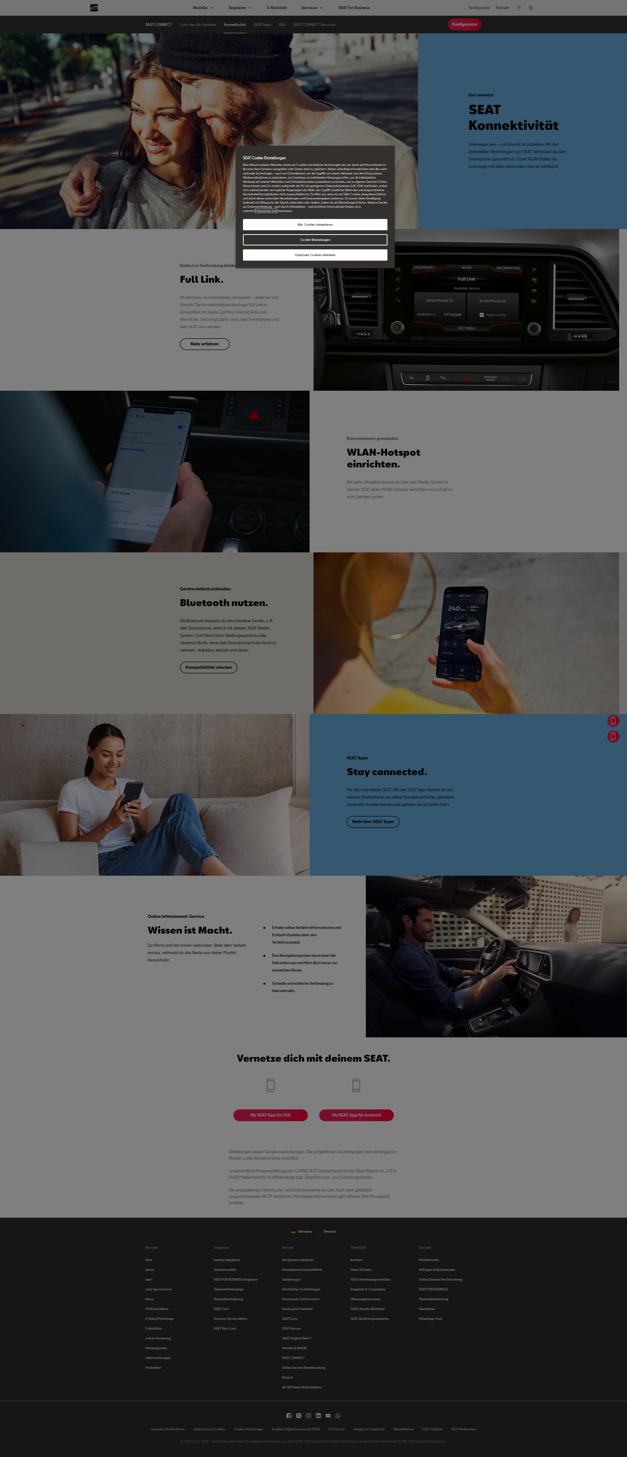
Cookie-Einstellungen (315, 239)
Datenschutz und (266, 210)
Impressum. (285, 210)
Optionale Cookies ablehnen (315, 254)
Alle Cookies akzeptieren (315, 224)
